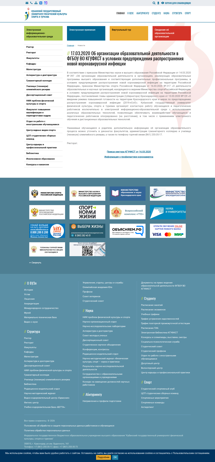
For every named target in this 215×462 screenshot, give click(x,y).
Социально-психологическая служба (160, 341)
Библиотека (30, 384)
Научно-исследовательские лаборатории (104, 326)
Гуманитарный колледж (36, 375)
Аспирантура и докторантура (39, 361)
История (28, 290)
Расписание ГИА (149, 328)
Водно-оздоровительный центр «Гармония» (46, 398)
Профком (87, 291)
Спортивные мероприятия (154, 398)
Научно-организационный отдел (100, 321)
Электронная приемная (82, 29)
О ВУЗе (32, 283)
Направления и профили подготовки (102, 401)
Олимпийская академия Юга (97, 287)
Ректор (27, 338)
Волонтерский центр (151, 368)
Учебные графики (150, 314)
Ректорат (28, 342)
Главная (120, 13)
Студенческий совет (93, 301)
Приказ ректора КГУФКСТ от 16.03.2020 (129, 151)
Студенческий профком (153, 351)
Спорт (188, 13)
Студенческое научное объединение (102, 344)
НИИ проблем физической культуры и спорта (48, 370)
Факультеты (30, 347)
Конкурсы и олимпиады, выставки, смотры (164, 337)
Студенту (156, 13)
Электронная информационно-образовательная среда (39, 33)
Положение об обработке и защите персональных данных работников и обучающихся (69, 425)
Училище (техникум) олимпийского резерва (47, 379)
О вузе (130, 13)
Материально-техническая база (40, 317)
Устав (27, 294)
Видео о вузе (31, 322)
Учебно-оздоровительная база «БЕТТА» (44, 407)
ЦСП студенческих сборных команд (159, 393)
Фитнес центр (31, 402)
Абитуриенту (142, 13)
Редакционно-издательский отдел (42, 388)
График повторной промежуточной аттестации (165, 323)
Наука (166, 13)
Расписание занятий (152, 305)
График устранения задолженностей (160, 319)
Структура (177, 13)
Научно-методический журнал (39, 393)
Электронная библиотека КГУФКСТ (159, 332)
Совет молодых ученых (95, 335)
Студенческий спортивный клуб (157, 388)
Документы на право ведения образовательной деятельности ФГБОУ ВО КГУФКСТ (163, 285)
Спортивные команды (152, 402)
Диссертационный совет (37, 365)
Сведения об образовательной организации (164, 33)
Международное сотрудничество (41, 308)
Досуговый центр (150, 363)
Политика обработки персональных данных (47, 430)
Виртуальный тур (121, 29)
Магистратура (31, 356)
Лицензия (29, 299)
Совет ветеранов (91, 296)
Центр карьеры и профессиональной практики (165, 372)
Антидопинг (147, 407)
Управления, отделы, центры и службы (103, 282)
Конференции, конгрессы (96, 349)
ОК (115, 457)
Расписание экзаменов (153, 309)
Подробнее (103, 457)
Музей (27, 313)
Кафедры (29, 352)
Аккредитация (31, 303)
